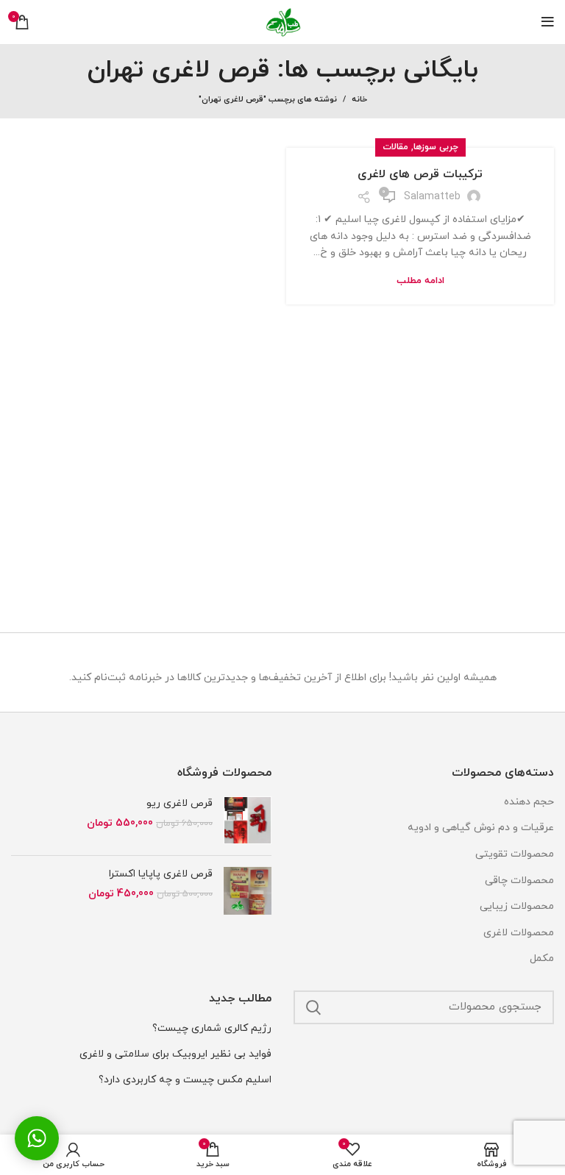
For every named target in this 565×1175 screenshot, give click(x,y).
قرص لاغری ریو (179, 803)
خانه (359, 99)
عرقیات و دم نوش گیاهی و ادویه (481, 828)
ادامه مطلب (420, 281)
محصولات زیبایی (517, 906)
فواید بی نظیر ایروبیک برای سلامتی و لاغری (175, 1054)
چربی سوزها (435, 147)
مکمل (542, 958)
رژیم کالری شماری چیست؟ (211, 1028)
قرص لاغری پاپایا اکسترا (161, 874)
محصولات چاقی (519, 881)
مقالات (395, 147)
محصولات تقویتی (514, 854)
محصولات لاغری (518, 933)
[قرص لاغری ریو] (247, 820)
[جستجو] (313, 1007)
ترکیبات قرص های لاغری (420, 174)
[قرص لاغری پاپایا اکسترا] (247, 891)
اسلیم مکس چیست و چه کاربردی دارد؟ (185, 1080)
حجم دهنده (529, 802)
